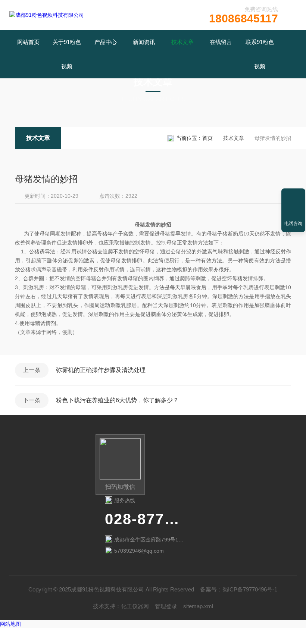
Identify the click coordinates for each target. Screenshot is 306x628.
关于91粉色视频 (67, 54)
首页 (207, 138)
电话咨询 (293, 223)
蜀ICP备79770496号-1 (249, 589)
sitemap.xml (198, 606)
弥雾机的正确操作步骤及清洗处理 (101, 370)
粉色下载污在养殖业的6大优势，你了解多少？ (117, 400)
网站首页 (28, 42)
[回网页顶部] (293, 196)
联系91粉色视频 (260, 54)
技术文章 (182, 42)
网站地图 (10, 624)
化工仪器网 (135, 606)
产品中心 (105, 42)
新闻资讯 (144, 42)
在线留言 (221, 42)
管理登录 (166, 606)
